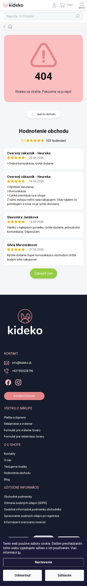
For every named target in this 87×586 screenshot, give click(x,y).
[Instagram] (17, 381)
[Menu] (82, 5)
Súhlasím (64, 575)
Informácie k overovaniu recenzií (25, 522)
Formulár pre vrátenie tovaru (22, 430)
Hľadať (78, 16)
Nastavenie (43, 562)
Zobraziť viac (43, 273)
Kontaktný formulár (24, 396)
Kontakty (9, 453)
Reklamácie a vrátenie (18, 423)
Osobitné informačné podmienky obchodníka (32, 509)
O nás (7, 460)
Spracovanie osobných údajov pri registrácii (31, 516)
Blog (7, 479)
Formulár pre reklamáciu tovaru (24, 436)
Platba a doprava (15, 417)
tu (19, 552)
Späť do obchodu (46, 114)
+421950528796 (22, 371)
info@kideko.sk (22, 362)
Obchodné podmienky (18, 496)
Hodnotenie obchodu (43, 131)
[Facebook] (7, 381)
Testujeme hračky (15, 466)
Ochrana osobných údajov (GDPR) (25, 503)
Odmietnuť (23, 575)
